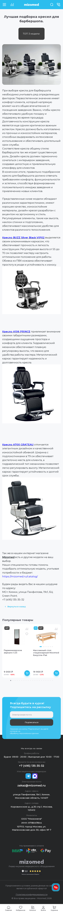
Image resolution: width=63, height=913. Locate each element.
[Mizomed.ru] (31, 4)
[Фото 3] (45, 646)
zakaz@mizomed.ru (31, 785)
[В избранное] (26, 633)
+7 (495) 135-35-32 (31, 765)
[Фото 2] (43, 646)
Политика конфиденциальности (31, 894)
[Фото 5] (48, 646)
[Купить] (27, 673)
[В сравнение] (26, 628)
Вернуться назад (16, 606)
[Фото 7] (52, 646)
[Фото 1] (40, 646)
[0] (12, 4)
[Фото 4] (47, 646)
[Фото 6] (50, 646)
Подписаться (31, 722)
